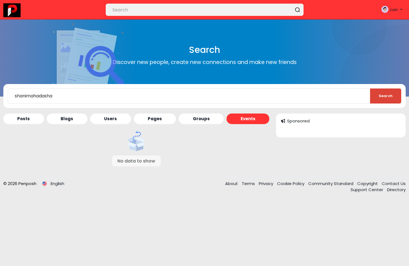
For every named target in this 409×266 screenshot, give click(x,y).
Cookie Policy (291, 183)
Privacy (266, 183)
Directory (396, 190)
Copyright (368, 183)
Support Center (367, 190)
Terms (249, 183)
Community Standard (331, 183)
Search (386, 95)
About (232, 183)
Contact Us (394, 183)
